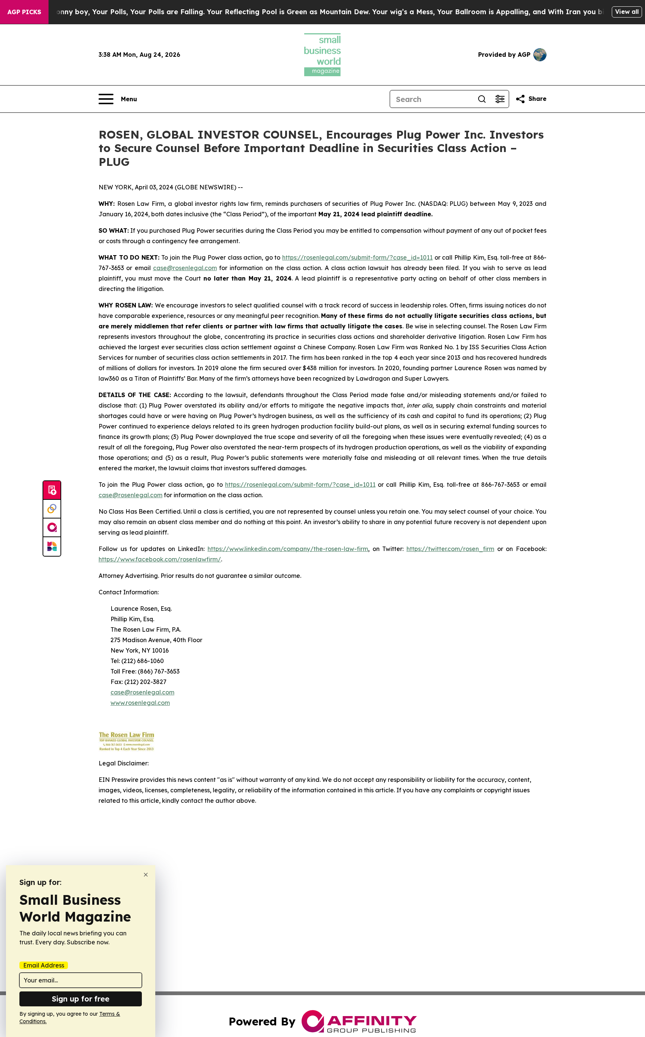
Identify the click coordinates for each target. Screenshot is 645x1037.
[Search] (482, 99)
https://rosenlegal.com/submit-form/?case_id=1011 (357, 257)
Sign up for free (80, 998)
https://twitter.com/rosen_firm (450, 548)
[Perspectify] (51, 509)
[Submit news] (51, 490)
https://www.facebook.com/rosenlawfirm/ (160, 559)
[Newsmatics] (51, 546)
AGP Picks (24, 12)
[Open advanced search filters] (500, 99)
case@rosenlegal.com (185, 268)
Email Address (43, 965)
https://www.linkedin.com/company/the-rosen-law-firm (288, 548)
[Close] (145, 874)
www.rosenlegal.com (140, 702)
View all (627, 11)
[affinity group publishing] (51, 527)
